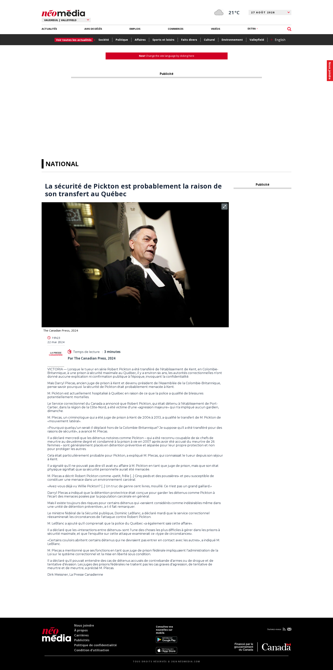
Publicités (81, 640)
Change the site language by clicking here (166, 56)
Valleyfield (257, 39)
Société (103, 39)
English (280, 40)
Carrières (81, 635)
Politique (122, 39)
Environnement (232, 39)
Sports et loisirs (163, 39)
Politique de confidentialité (95, 645)
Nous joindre (84, 625)
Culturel (209, 39)
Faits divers (189, 39)
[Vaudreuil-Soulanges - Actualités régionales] (63, 12)
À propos (81, 630)
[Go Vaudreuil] (56, 639)
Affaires (140, 39)
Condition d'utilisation (91, 650)
